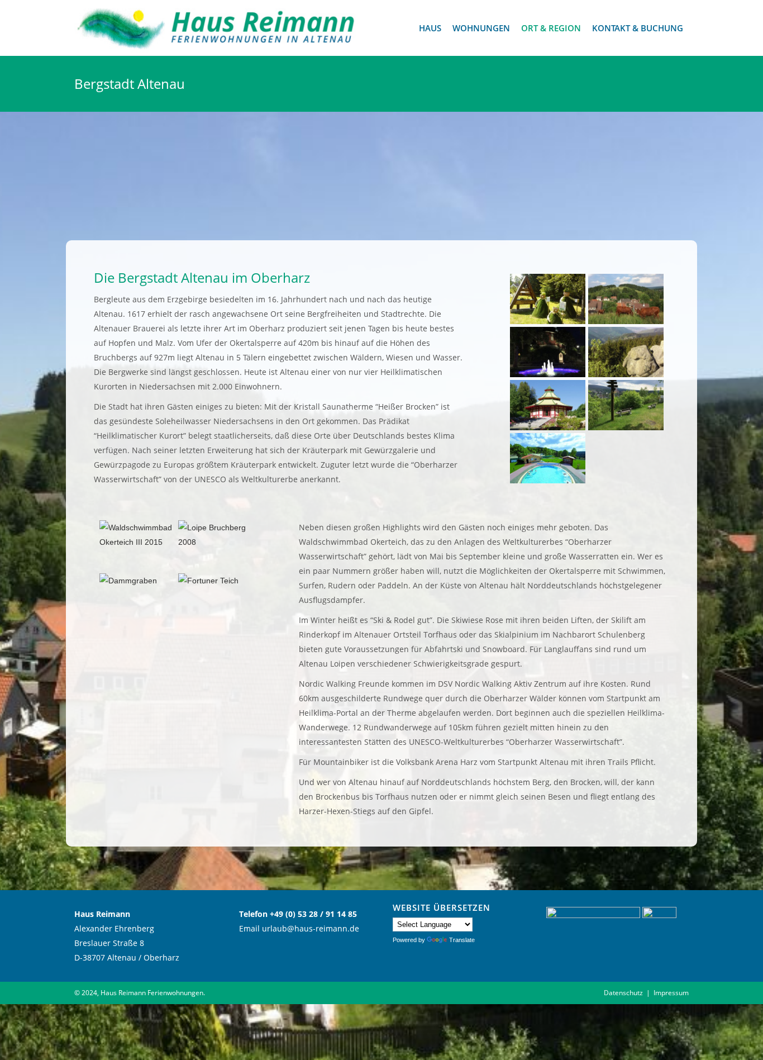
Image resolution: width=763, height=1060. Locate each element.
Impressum (671, 992)
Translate (462, 940)
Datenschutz (623, 992)
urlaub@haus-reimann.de (310, 928)
